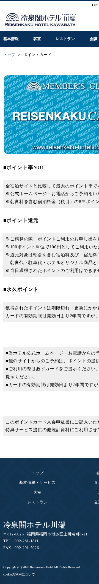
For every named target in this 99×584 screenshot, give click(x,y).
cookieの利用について (19, 574)
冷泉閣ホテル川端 (34, 525)
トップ (37, 473)
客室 (38, 492)
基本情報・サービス (37, 483)
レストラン (38, 502)
